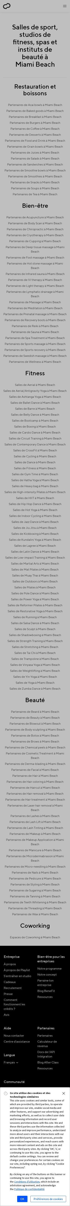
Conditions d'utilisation (27, 1181)
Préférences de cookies (48, 1199)
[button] (63, 1093)
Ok (22, 1199)
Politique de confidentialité (29, 1189)
